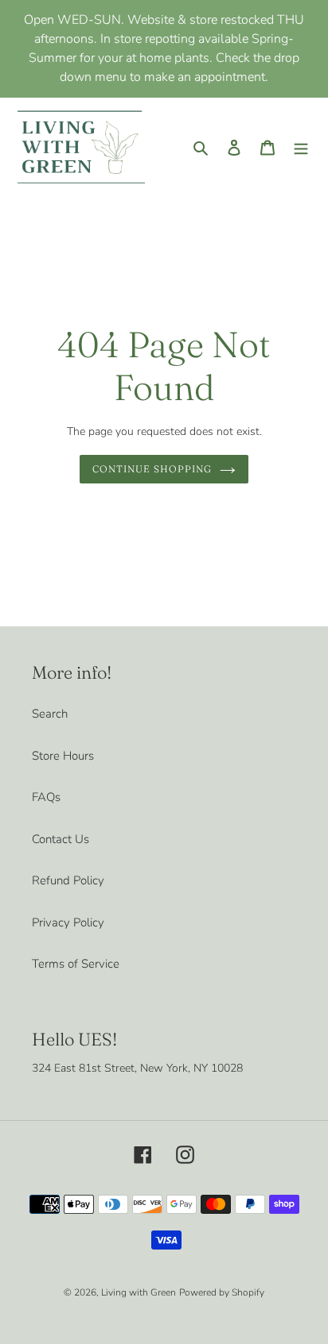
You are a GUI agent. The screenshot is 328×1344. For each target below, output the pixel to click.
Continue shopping (152, 469)
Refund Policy (68, 880)
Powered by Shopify (221, 1292)
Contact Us (60, 839)
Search (50, 714)
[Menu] (301, 146)
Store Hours (63, 756)
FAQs (46, 797)
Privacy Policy (68, 922)
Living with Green (138, 1292)
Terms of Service (75, 964)
